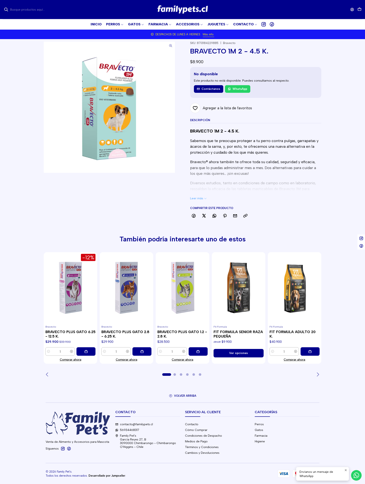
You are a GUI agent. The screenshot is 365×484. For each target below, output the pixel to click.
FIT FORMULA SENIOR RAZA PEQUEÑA (238, 334)
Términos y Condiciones (202, 447)
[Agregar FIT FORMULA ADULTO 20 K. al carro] (310, 351)
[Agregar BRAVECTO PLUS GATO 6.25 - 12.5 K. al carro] (85, 351)
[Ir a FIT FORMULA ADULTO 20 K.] (294, 288)
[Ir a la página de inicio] (182, 9)
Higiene (260, 441)
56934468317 (129, 430)
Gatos (259, 430)
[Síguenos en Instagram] (263, 24)
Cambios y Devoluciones (202, 453)
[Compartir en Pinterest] (224, 216)
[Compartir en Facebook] (193, 216)
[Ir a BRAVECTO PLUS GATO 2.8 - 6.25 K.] (126, 288)
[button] (245, 24)
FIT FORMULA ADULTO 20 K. (293, 334)
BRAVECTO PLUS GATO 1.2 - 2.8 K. (182, 334)
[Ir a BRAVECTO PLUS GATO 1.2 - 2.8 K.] (182, 288)
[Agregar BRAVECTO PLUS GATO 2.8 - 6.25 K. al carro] (141, 351)
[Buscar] (6, 9)
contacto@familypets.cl (136, 424)
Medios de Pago (196, 441)
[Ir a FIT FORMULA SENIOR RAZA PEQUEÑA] (238, 288)
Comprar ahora (70, 359)
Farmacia (261, 436)
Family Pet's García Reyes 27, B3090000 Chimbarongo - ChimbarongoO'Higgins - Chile (148, 441)
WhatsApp (240, 88)
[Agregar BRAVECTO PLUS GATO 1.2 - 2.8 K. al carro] (198, 351)
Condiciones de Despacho (203, 436)
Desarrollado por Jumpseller (107, 475)
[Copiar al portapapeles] (245, 216)
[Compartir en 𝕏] (204, 216)
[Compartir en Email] (235, 216)
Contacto (191, 424)
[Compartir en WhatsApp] (214, 216)
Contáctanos (211, 88)
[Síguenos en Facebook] (271, 24)
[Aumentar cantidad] (72, 351)
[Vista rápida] (49, 292)
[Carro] (359, 9)
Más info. (208, 34)
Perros (259, 424)
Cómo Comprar (196, 430)
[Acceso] (352, 9)
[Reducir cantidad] (49, 351)
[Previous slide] (47, 374)
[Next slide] (317, 374)
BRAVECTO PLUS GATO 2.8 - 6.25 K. (125, 334)
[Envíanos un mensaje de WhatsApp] (356, 475)
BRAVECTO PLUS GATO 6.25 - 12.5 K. (70, 334)
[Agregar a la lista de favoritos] (49, 282)
